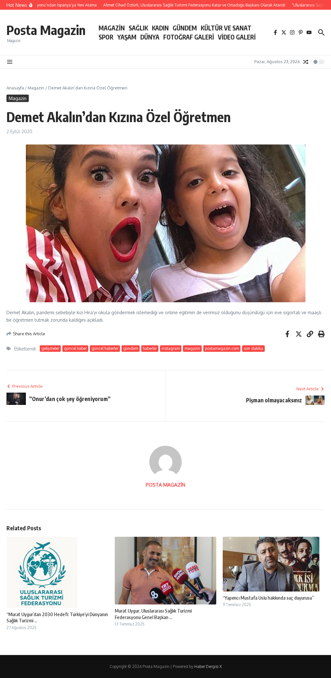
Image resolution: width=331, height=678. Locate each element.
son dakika (253, 348)
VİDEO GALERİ (237, 37)
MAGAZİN (112, 28)
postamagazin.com (222, 348)
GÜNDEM (185, 28)
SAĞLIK (138, 28)
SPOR (106, 37)
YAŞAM (126, 37)
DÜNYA (149, 37)
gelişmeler (50, 348)
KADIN (160, 28)
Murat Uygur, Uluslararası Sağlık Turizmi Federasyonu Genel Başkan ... (153, 614)
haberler (150, 348)
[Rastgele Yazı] (305, 61)
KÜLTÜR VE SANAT (226, 28)
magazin (192, 348)
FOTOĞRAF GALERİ (188, 37)
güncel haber (75, 348)
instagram (171, 348)
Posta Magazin (46, 30)
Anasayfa (15, 87)
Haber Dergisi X (208, 666)
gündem (130, 348)
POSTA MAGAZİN (165, 485)
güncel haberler (104, 348)
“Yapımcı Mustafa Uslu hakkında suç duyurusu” (268, 598)
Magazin (36, 87)
